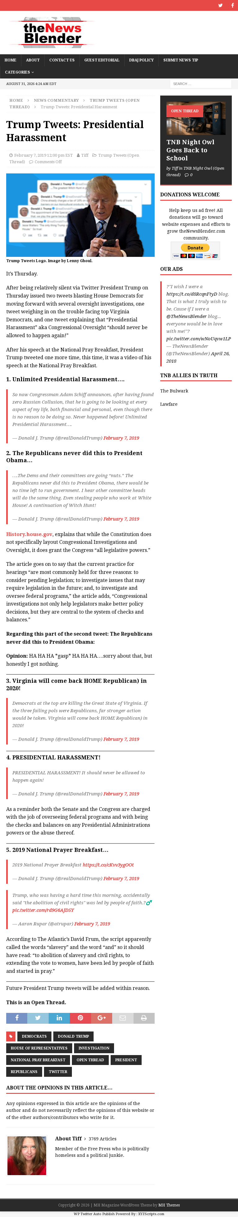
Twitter (58, 1072)
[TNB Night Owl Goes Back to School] (195, 118)
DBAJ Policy (141, 60)
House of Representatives (39, 1048)
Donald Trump (73, 1036)
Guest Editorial (102, 60)
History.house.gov (29, 534)
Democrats (34, 1036)
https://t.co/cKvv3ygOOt (108, 865)
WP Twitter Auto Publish (94, 1214)
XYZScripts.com (151, 1214)
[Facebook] (232, 5)
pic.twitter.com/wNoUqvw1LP (198, 339)
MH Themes (169, 1205)
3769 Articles (103, 1138)
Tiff (84, 155)
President (126, 1060)
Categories (17, 72)
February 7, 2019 (121, 438)
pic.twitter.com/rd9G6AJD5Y (43, 910)
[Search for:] (201, 83)
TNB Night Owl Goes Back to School (190, 150)
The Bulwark (174, 390)
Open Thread (90, 1060)
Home (10, 60)
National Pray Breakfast (38, 1060)
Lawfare (169, 404)
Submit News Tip (180, 60)
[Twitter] (220, 5)
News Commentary (56, 100)
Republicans (24, 1072)
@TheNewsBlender (186, 316)
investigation (94, 1048)
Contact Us (62, 60)
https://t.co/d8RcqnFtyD (191, 294)
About (33, 60)
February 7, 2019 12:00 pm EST (43, 155)
